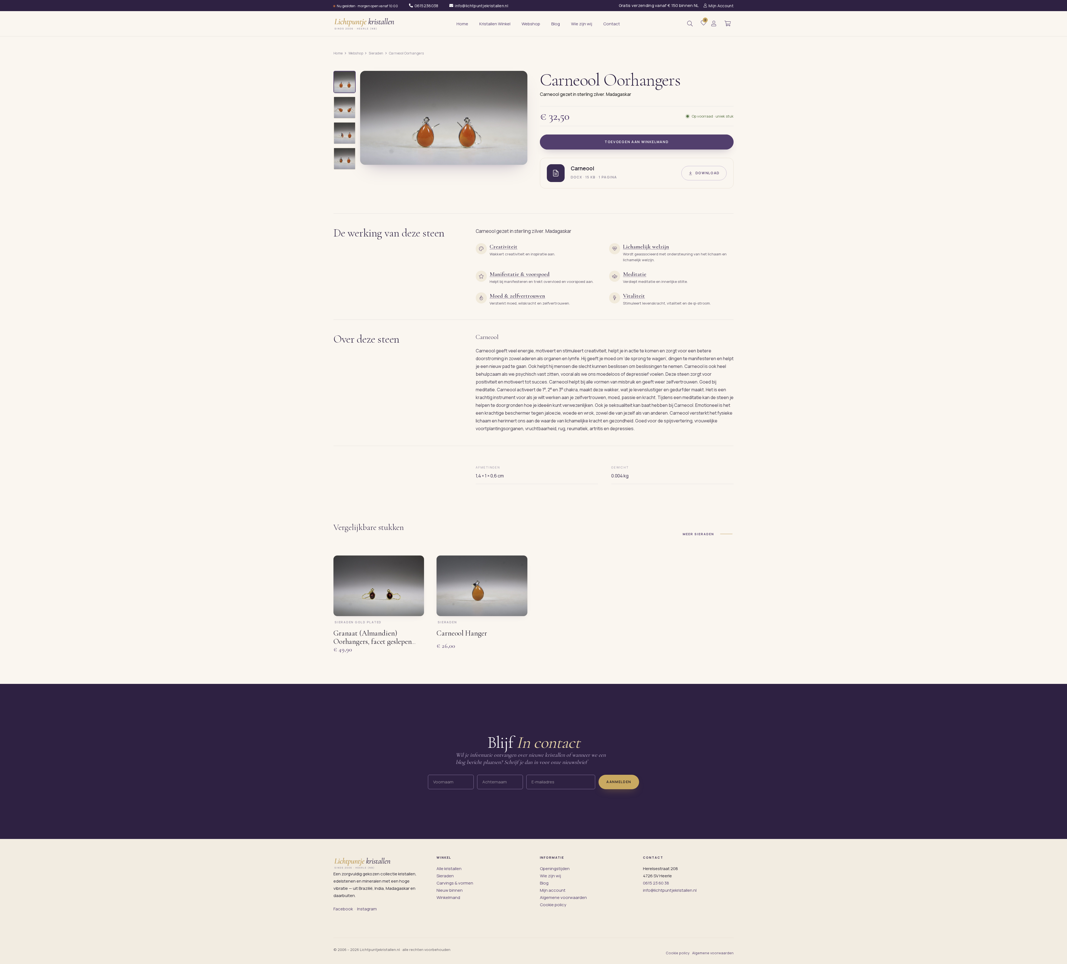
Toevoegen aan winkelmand (637, 142)
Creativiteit (503, 246)
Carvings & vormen (455, 883)
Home (338, 53)
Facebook (343, 909)
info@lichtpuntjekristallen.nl (670, 890)
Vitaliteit (634, 295)
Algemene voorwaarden (563, 897)
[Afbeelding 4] (344, 159)
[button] (727, 23)
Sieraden (376, 53)
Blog (544, 883)
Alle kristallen (449, 868)
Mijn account (552, 890)
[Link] (713, 23)
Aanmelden (618, 781)
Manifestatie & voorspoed (520, 274)
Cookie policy (553, 905)
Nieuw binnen (450, 890)
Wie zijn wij (550, 876)
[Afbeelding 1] (344, 82)
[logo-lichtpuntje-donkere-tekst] (364, 23)
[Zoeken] (690, 23)
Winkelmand (448, 897)
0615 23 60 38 (656, 883)
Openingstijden (555, 868)
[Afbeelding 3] (344, 133)
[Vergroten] (517, 156)
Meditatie (634, 274)
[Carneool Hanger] (482, 586)
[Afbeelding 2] (344, 107)
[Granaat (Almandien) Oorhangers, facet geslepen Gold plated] (378, 586)
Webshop (355, 53)
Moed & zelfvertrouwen (517, 295)
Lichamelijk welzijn (646, 246)
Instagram (367, 909)
